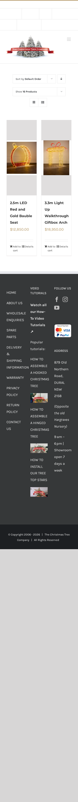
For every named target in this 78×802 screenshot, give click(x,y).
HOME (11, 292)
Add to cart (17, 248)
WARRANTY (15, 378)
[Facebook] (56, 299)
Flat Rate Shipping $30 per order (49, 4)
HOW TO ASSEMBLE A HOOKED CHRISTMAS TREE (39, 372)
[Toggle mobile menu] (69, 39)
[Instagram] (65, 299)
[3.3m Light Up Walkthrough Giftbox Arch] (56, 157)
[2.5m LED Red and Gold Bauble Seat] (22, 157)
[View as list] (42, 102)
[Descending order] (61, 78)
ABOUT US (14, 303)
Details (29, 246)
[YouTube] (56, 307)
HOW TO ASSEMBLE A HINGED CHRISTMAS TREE (39, 422)
